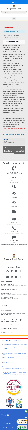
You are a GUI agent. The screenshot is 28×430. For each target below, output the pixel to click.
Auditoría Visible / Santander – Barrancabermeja (20, 150)
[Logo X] (16, 271)
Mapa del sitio (5, 362)
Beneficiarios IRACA (18, 371)
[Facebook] (7, 271)
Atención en (14, 222)
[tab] (14, 419)
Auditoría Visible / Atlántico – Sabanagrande (8, 149)
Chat (14, 189)
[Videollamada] (14, 212)
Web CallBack (14, 206)
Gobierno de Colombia (8, 419)
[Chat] (14, 186)
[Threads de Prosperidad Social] (20, 277)
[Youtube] (7, 277)
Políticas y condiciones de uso (8, 357)
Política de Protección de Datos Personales (11, 344)
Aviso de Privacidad (23, 344)
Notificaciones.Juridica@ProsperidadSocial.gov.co (10, 324)
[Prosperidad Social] (14, 7)
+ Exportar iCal (19, 134)
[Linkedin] (12, 277)
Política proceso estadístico (8, 359)
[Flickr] (16, 277)
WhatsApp (14, 181)
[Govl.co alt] (14, 2)
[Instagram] (12, 271)
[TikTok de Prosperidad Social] (20, 271)
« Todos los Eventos (8, 27)
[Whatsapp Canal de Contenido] (14, 177)
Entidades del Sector (8, 423)
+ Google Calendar (8, 134)
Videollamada (14, 215)
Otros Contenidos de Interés (10, 427)
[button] (14, 18)
